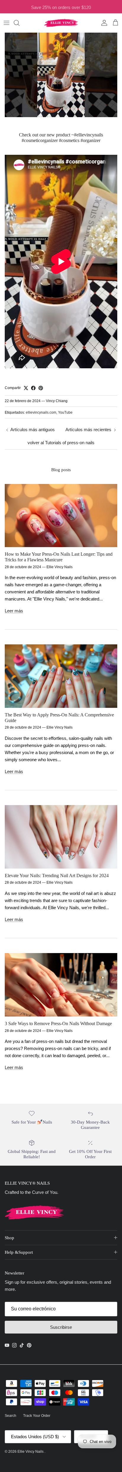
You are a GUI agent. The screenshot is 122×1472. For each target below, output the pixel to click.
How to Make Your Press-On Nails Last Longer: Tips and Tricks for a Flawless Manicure (59, 557)
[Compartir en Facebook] (33, 388)
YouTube (65, 412)
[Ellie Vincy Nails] (61, 22)
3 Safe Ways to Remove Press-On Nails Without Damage (58, 1023)
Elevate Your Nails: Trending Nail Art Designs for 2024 (57, 875)
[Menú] (6, 22)
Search (10, 1416)
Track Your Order (36, 1416)
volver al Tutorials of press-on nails (61, 442)
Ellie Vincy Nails (30, 1451)
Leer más (14, 610)
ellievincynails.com (41, 412)
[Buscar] (19, 22)
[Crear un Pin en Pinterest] (40, 388)
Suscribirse (61, 1327)
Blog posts (61, 469)
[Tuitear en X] (26, 388)
